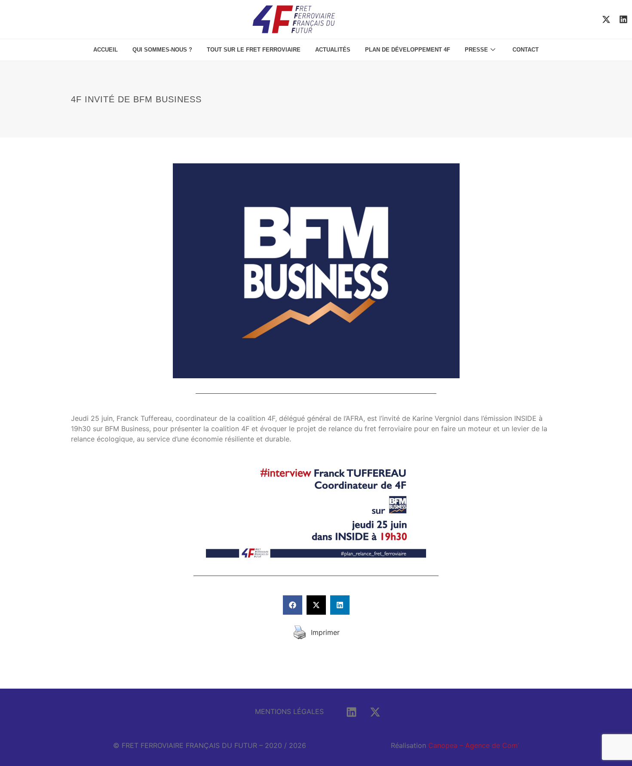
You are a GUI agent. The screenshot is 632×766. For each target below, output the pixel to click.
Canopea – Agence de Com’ (473, 745)
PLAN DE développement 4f (407, 49)
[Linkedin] (623, 19)
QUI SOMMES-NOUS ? (162, 49)
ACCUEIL (105, 49)
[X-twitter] (606, 19)
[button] (292, 605)
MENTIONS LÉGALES (289, 711)
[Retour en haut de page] (610, 709)
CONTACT (525, 49)
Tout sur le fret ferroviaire (254, 49)
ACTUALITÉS (332, 49)
